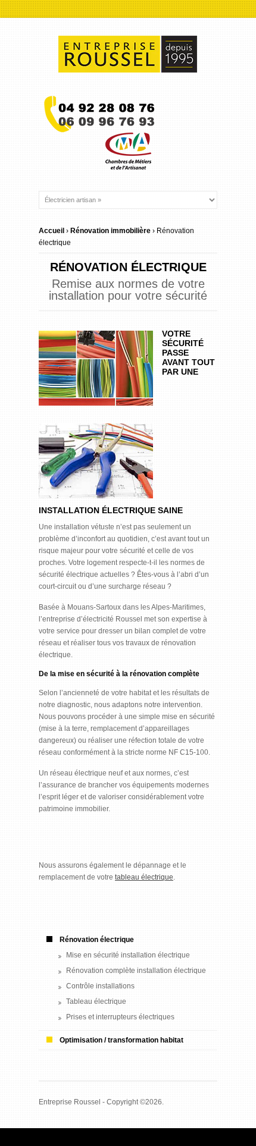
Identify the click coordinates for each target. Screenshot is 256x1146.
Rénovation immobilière (110, 231)
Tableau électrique (96, 1001)
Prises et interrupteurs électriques (120, 1017)
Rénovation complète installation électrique (136, 970)
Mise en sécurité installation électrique (128, 955)
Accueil (51, 231)
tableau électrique (144, 877)
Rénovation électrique (97, 939)
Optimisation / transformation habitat (121, 1040)
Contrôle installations (100, 986)
